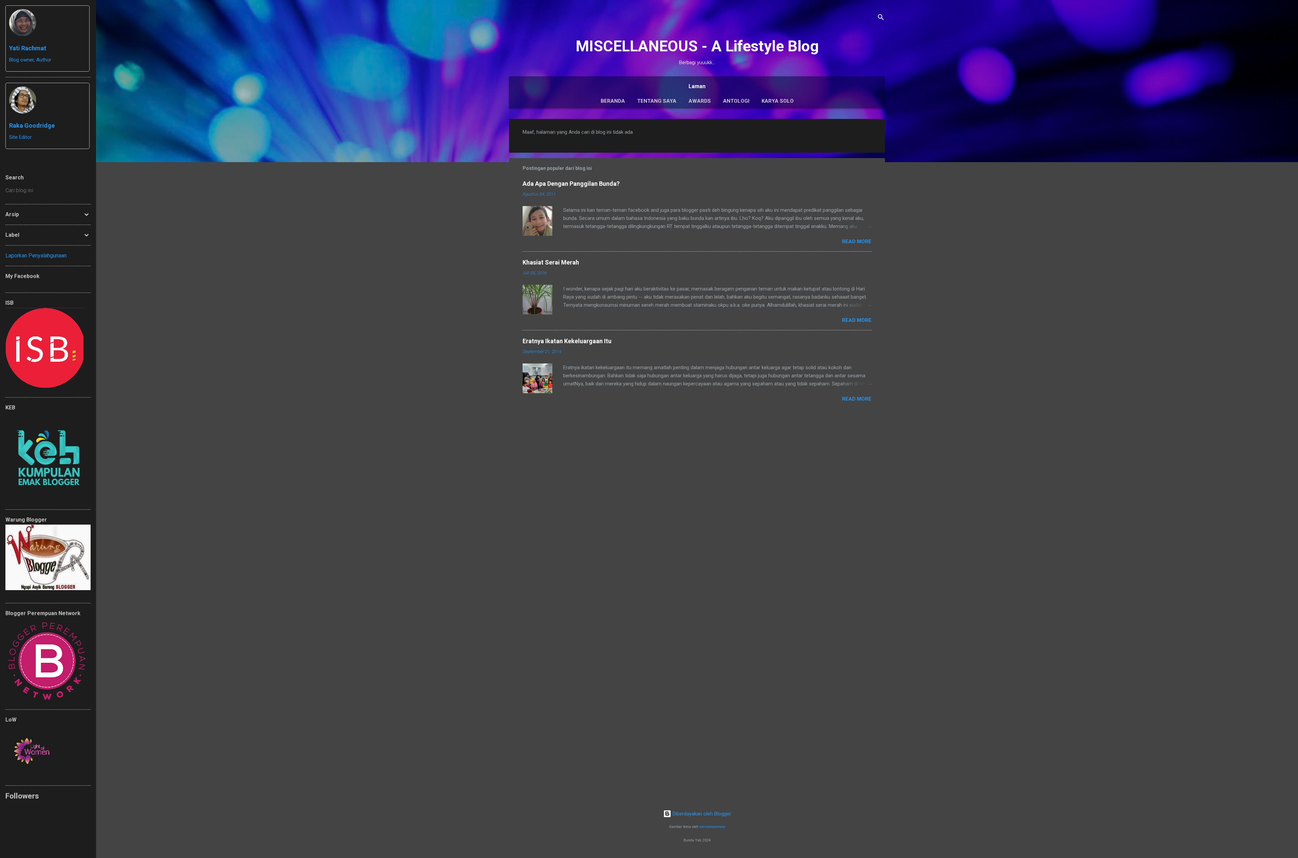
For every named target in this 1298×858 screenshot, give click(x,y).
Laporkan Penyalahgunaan (36, 255)
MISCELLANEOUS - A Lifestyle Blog (697, 46)
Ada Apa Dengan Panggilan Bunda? (571, 183)
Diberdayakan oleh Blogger (701, 814)
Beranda (613, 101)
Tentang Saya (656, 101)
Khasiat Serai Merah (551, 262)
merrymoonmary (712, 827)
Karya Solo (778, 101)
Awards (700, 101)
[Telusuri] (881, 18)
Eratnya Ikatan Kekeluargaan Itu (567, 341)
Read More (856, 241)
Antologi (736, 101)
